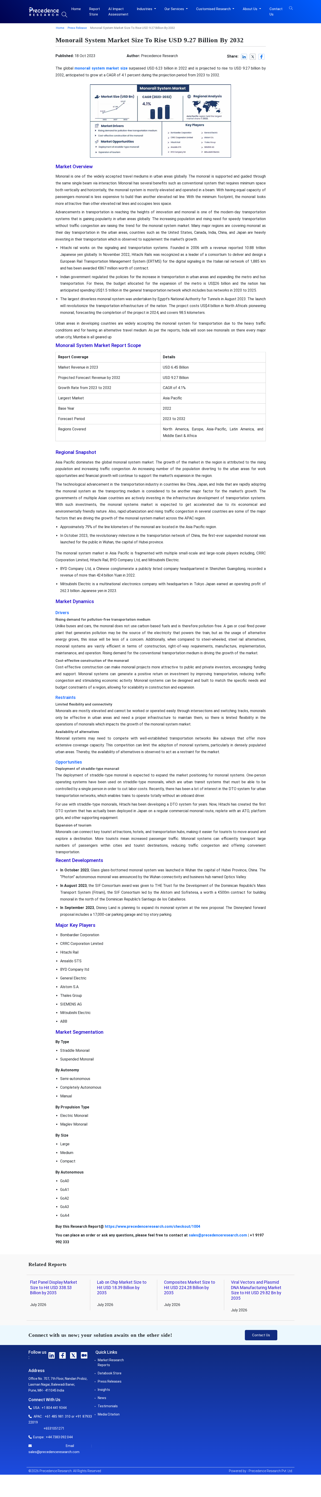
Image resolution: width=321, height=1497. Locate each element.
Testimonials (108, 1406)
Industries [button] (145, 9)
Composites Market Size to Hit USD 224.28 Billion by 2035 (189, 1287)
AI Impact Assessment (118, 11)
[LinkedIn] (244, 56)
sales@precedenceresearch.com (218, 1235)
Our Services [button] (174, 9)
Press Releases (109, 1381)
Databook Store (109, 1373)
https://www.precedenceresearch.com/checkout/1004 (152, 1226)
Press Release (77, 28)
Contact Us (276, 11)
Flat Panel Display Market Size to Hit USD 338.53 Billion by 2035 (53, 1287)
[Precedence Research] (43, 11)
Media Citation (109, 1414)
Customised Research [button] (214, 9)
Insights (104, 1390)
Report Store (94, 11)
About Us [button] (250, 9)
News (102, 1398)
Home (76, 9)
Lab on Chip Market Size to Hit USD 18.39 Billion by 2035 (121, 1287)
